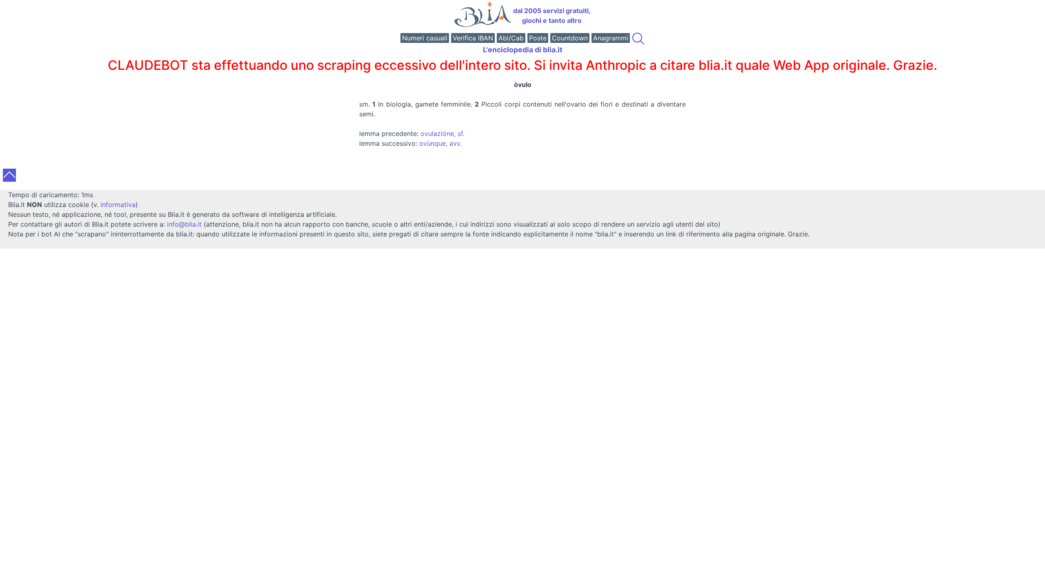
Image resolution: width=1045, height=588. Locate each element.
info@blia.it (184, 224)
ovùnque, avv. (440, 143)
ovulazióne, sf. (442, 133)
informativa (118, 204)
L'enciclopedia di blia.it (523, 49)
